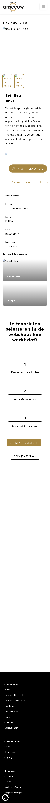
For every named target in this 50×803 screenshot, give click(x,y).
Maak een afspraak (13, 787)
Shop (6, 22)
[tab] (7, 81)
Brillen (7, 689)
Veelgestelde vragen (13, 792)
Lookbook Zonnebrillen (14, 700)
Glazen (7, 746)
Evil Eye (13, 96)
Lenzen (7, 717)
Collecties (8, 722)
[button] (43, 6)
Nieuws (7, 781)
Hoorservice (9, 752)
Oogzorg (8, 757)
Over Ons (8, 776)
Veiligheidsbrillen (11, 711)
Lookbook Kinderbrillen (14, 695)
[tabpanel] (25, 49)
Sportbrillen (20, 22)
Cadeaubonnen (11, 727)
